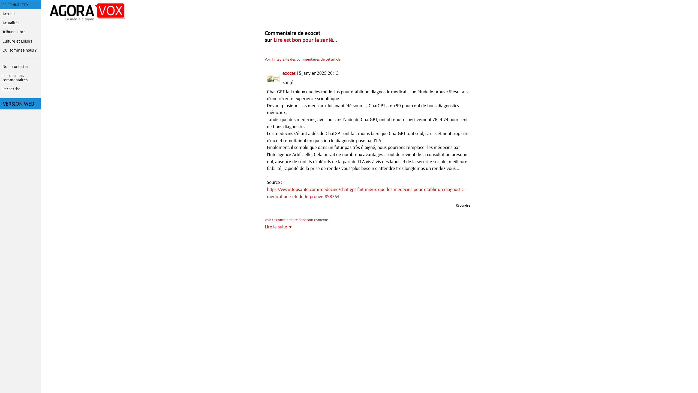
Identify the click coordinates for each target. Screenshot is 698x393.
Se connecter (15, 5)
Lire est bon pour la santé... (305, 40)
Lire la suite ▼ (279, 227)
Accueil (8, 14)
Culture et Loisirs (17, 41)
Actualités (10, 23)
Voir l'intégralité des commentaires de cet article (303, 59)
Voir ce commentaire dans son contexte (296, 220)
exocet (288, 73)
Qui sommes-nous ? (19, 50)
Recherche (11, 89)
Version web (18, 104)
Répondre (463, 205)
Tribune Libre (14, 32)
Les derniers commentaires (15, 77)
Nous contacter (15, 66)
